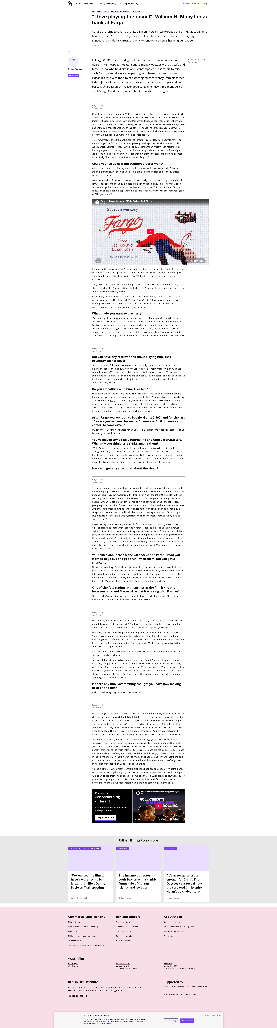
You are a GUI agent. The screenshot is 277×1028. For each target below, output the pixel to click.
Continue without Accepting (213, 1015)
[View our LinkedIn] (81, 996)
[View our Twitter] (70, 996)
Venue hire (72, 931)
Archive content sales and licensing (83, 926)
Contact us (168, 936)
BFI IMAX (168, 963)
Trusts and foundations (126, 936)
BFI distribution (74, 922)
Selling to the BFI (75, 940)
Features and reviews (120, 11)
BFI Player (73, 963)
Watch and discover (85, 3)
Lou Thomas (76, 69)
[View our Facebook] (74, 996)
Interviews (136, 11)
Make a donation (123, 940)
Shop (205, 3)
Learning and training (106, 3)
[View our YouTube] (85, 996)
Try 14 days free (106, 817)
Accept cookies (187, 1021)
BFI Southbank (123, 963)
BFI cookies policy (108, 1023)
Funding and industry (129, 3)
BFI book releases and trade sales (82, 936)
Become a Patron (123, 922)
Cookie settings (171, 1021)
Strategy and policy (172, 922)
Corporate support (124, 931)
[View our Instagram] (78, 996)
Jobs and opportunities (173, 931)
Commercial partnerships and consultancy (86, 945)
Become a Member (191, 3)
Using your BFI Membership (128, 926)
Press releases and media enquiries (179, 926)
